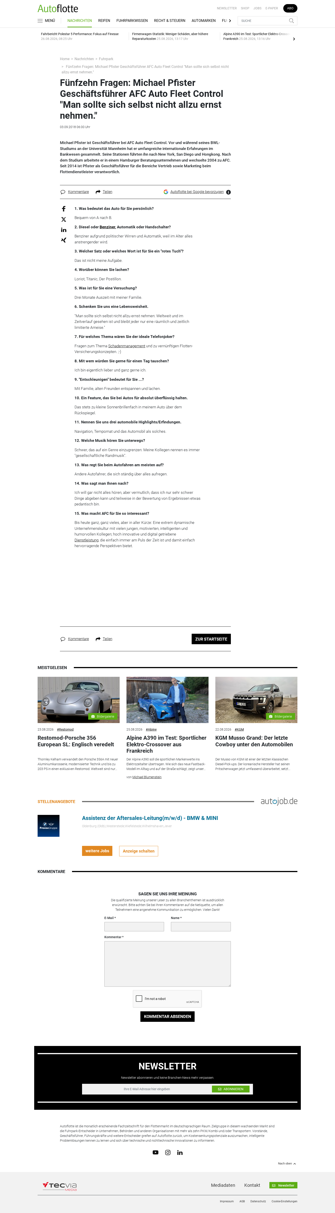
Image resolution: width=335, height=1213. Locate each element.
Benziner (107, 227)
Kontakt (252, 1185)
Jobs (257, 8)
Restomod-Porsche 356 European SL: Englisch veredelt (76, 741)
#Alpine (151, 729)
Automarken (204, 20)
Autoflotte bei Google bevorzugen (197, 192)
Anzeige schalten (139, 851)
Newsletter (227, 8)
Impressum (227, 1201)
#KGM (239, 729)
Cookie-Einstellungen (284, 1201)
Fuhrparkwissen (132, 20)
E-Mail (109, 918)
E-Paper (271, 8)
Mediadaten (223, 1185)
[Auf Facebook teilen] (63, 208)
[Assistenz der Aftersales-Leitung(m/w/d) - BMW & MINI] (48, 825)
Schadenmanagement (126, 346)
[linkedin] (180, 1152)
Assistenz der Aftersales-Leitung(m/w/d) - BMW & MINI (150, 818)
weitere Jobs (97, 850)
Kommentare (78, 192)
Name (175, 918)
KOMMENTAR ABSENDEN (167, 1016)
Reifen (104, 20)
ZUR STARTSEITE (211, 639)
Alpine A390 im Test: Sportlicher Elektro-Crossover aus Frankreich (166, 744)
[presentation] (294, 39)
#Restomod (65, 729)
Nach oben (285, 1163)
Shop (245, 8)
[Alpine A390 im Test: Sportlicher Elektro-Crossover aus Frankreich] (167, 700)
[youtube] (155, 1152)
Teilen (107, 192)
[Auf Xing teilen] (63, 240)
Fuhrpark (106, 59)
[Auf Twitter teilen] (63, 219)
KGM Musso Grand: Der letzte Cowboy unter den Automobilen (254, 741)
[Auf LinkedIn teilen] (63, 229)
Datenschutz (258, 1201)
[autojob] (279, 801)
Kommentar (112, 937)
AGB (242, 1201)
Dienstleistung (86, 540)
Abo (290, 8)
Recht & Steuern (169, 20)
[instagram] (167, 1152)
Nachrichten (79, 20)
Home (65, 59)
